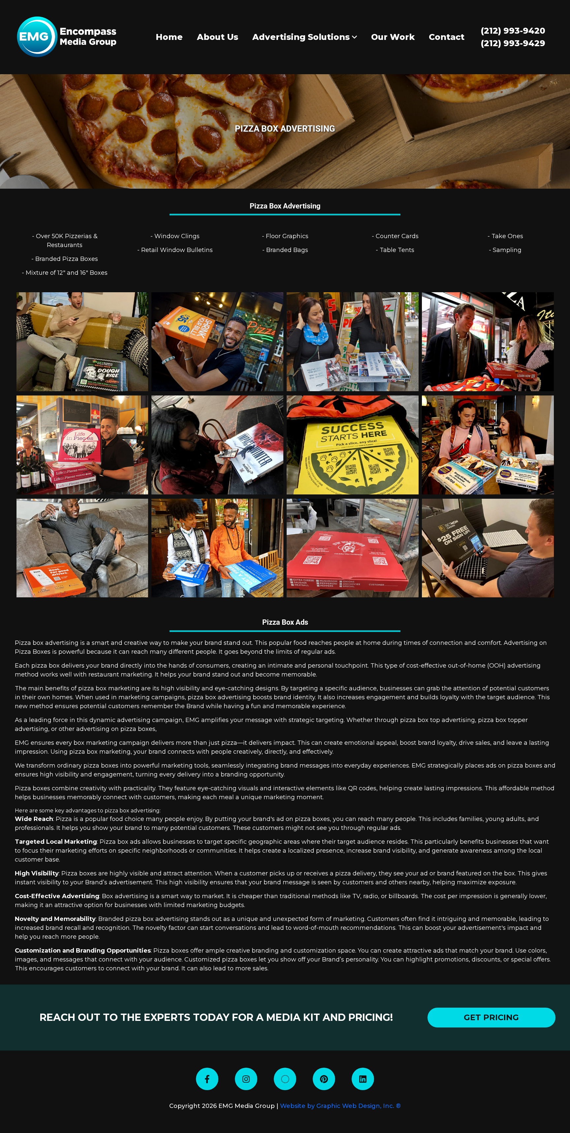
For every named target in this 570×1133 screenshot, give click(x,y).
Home (169, 37)
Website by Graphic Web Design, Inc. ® (340, 1106)
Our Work (393, 37)
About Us (217, 37)
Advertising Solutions (302, 37)
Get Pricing (491, 1017)
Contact (446, 37)
